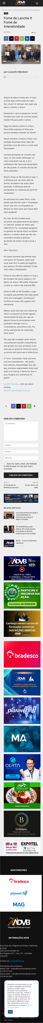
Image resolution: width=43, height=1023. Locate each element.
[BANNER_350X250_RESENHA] (22, 682)
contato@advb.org (17, 961)
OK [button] (10, 1012)
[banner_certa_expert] (22, 767)
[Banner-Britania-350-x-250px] (22, 824)
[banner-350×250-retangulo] (22, 595)
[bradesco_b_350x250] (22, 654)
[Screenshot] (22, 710)
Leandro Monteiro (11, 384)
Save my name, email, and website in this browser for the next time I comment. (20, 466)
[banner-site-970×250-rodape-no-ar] (21, 498)
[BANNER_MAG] (22, 739)
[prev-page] (5, 550)
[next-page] (8, 550)
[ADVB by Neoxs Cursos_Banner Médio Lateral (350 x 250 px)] (22, 624)
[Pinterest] (16, 38)
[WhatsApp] (22, 38)
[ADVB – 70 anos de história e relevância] (9, 543)
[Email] (32, 38)
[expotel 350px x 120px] (22, 847)
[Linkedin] (27, 38)
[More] (34, 406)
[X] (11, 38)
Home (4, 10)
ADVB (9, 10)
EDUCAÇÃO (7, 532)
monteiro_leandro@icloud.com (17, 390)
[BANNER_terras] (22, 795)
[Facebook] (6, 38)
